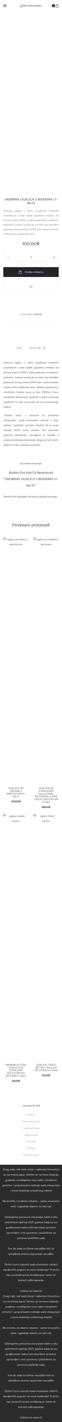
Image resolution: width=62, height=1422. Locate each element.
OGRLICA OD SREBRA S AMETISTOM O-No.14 (16, 792)
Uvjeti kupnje (31, 1135)
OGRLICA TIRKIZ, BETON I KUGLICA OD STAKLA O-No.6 (46, 1067)
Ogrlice (37, 314)
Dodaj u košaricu (33, 272)
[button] (8, 257)
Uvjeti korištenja (31, 1128)
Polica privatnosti (31, 1121)
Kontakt (31, 1148)
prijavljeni (22, 496)
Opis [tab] (19, 347)
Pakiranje (31, 1141)
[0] (57, 5)
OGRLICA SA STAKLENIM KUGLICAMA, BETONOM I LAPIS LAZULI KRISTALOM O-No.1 (46, 795)
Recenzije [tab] (37, 347)
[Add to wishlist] (31, 287)
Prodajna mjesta (31, 1155)
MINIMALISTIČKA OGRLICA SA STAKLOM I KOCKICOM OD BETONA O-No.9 (16, 1070)
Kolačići (31, 1114)
